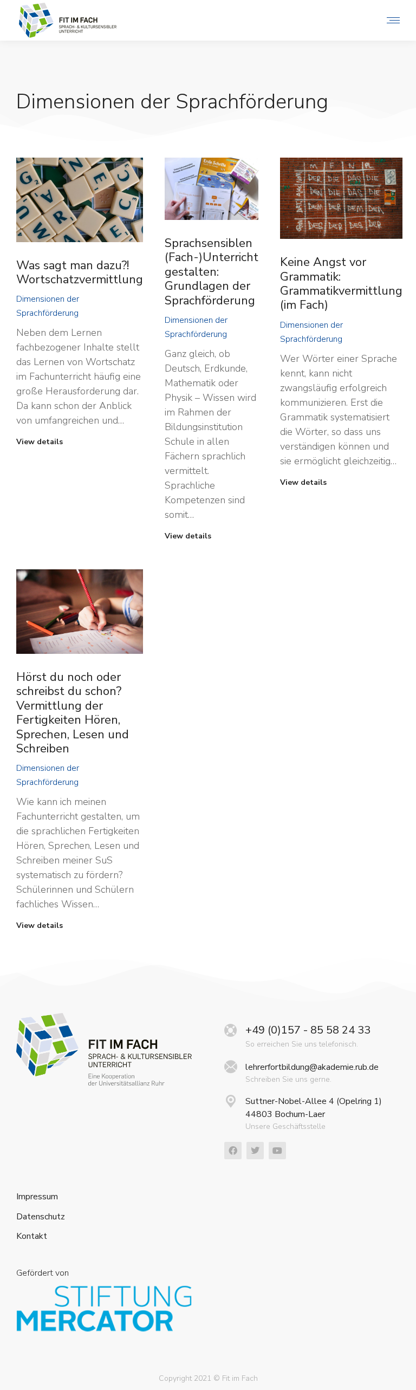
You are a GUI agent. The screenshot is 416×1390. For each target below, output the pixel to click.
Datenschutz (40, 1217)
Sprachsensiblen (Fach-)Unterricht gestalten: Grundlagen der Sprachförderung (211, 272)
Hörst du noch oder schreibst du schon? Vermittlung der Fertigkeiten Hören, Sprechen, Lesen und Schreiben (72, 713)
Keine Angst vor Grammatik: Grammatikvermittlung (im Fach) (341, 283)
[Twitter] (255, 1150)
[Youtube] (277, 1150)
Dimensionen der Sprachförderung (47, 306)
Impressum (37, 1197)
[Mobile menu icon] (390, 20)
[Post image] (79, 200)
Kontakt (31, 1236)
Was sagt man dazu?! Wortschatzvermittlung (79, 272)
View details (39, 442)
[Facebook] (233, 1150)
